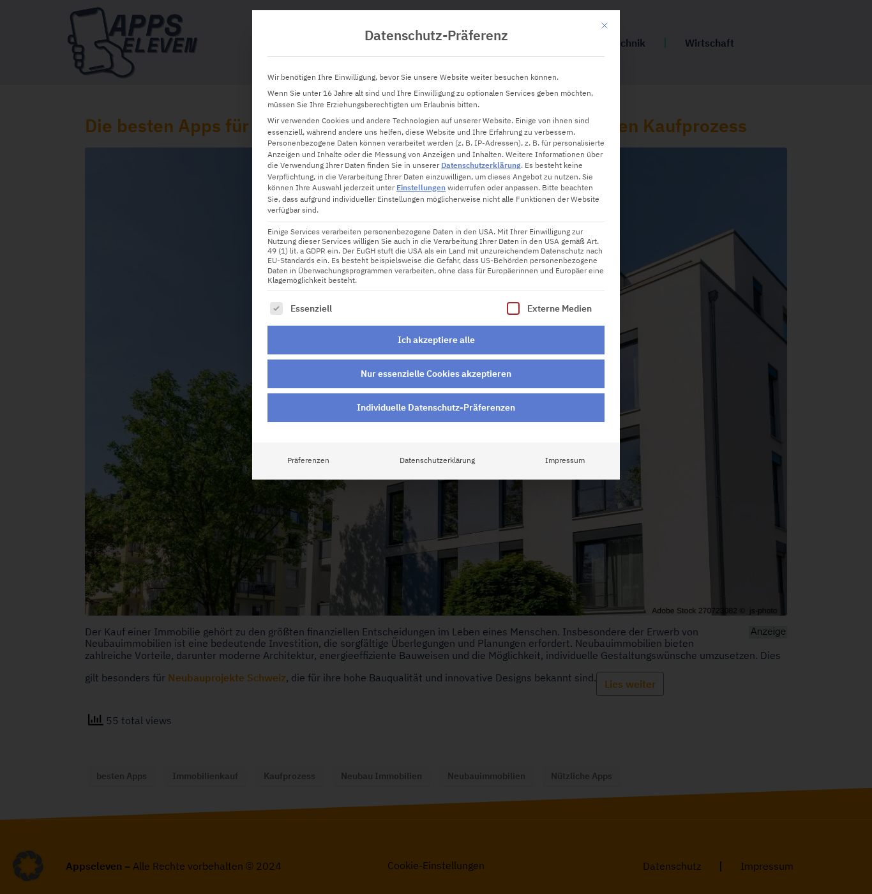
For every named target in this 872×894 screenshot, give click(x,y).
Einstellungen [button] (421, 187)
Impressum (565, 460)
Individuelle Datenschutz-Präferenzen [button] (436, 407)
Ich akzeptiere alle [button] (436, 340)
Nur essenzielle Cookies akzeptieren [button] (436, 373)
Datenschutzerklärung (481, 165)
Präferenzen (308, 460)
